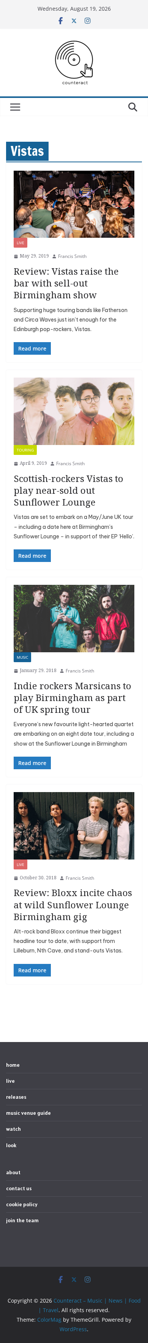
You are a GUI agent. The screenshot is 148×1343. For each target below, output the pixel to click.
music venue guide (28, 1112)
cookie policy (22, 1204)
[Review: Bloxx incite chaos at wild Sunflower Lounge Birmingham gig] (74, 826)
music (22, 657)
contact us (18, 1188)
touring (25, 450)
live (20, 242)
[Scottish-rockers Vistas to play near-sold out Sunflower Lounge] (74, 411)
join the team (22, 1220)
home (13, 1064)
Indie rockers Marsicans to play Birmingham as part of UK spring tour (72, 697)
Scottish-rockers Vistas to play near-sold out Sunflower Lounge (68, 490)
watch (13, 1128)
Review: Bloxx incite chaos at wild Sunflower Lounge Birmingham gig (73, 904)
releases (16, 1096)
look (11, 1145)
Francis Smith (72, 256)
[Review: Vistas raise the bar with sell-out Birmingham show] (74, 204)
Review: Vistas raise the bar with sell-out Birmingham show (66, 283)
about (13, 1172)
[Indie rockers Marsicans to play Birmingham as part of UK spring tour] (74, 618)
